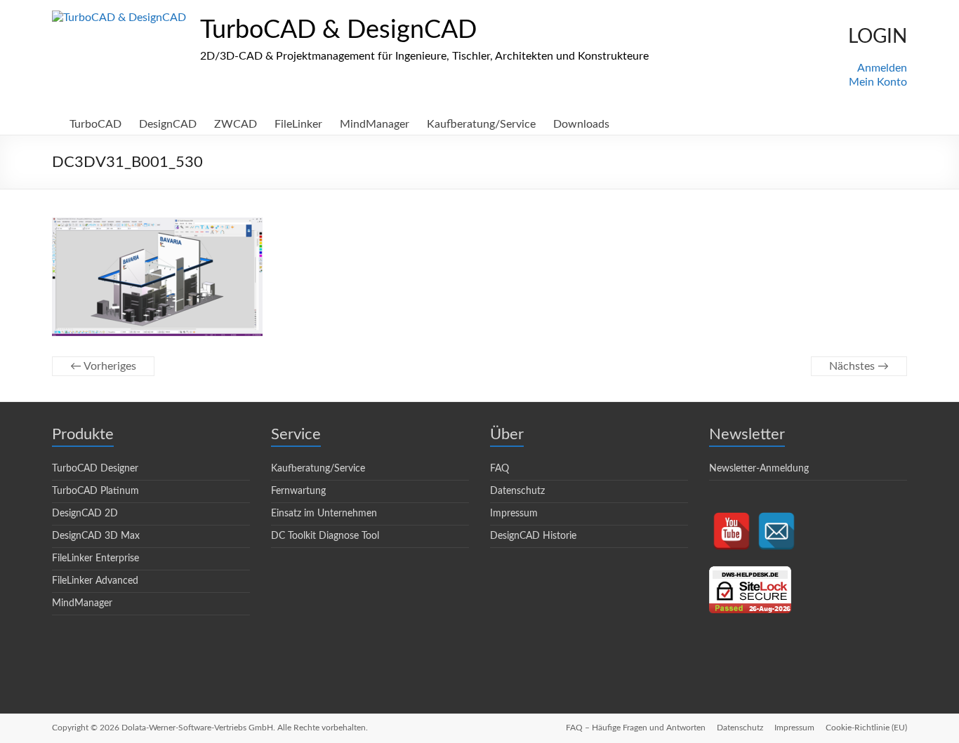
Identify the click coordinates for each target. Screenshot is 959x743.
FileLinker (298, 124)
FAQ (499, 469)
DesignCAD (168, 124)
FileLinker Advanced (95, 581)
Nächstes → (859, 366)
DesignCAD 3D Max (96, 536)
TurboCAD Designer (95, 469)
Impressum (514, 513)
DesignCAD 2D (85, 513)
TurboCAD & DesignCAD (338, 30)
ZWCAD (235, 124)
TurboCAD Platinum (95, 491)
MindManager (374, 124)
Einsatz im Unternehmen (324, 513)
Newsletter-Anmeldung (759, 469)
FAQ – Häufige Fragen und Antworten (636, 727)
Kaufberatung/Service (481, 124)
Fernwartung (298, 491)
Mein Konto (878, 82)
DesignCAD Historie (533, 536)
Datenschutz (517, 491)
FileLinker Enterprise (95, 558)
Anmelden (882, 68)
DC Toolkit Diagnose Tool (325, 536)
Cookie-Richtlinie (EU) (866, 727)
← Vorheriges (103, 366)
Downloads (581, 124)
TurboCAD (95, 124)
